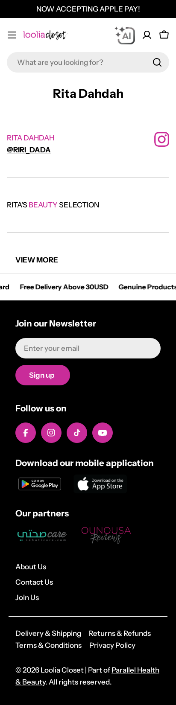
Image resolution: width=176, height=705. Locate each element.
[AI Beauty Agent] (124, 35)
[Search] (157, 62)
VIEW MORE (36, 260)
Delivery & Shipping (48, 633)
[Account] (147, 35)
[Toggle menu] (12, 35)
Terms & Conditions (48, 645)
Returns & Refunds (120, 633)
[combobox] (88, 62)
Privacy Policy (112, 645)
